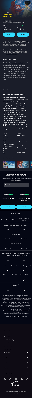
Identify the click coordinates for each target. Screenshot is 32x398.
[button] (16, 353)
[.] (5, 379)
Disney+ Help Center (20, 315)
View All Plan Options (9, 59)
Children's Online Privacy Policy (10, 336)
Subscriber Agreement (8, 343)
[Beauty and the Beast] (23, 164)
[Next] (29, 164)
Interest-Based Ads (7, 349)
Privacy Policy (6, 333)
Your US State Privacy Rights (9, 340)
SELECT (9, 34)
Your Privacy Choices (8, 346)
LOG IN (28, 2)
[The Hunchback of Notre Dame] (9, 164)
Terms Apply (6, 295)
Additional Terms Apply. (11, 54)
